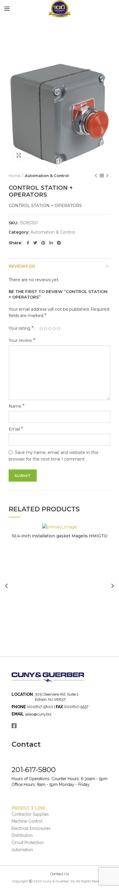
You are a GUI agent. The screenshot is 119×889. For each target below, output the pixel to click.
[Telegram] (59, 243)
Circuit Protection (28, 842)
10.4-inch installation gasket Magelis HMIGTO (59, 535)
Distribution (22, 835)
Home (15, 175)
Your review (22, 340)
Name (17, 406)
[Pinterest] (43, 243)
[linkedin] (51, 243)
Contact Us (59, 874)
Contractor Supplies (30, 814)
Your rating (21, 328)
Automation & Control (47, 175)
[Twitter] (35, 243)
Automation (22, 849)
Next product (107, 175)
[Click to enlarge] (19, 155)
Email (16, 429)
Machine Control (27, 821)
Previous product (96, 175)
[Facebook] (28, 243)
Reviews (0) (22, 266)
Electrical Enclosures (31, 828)
